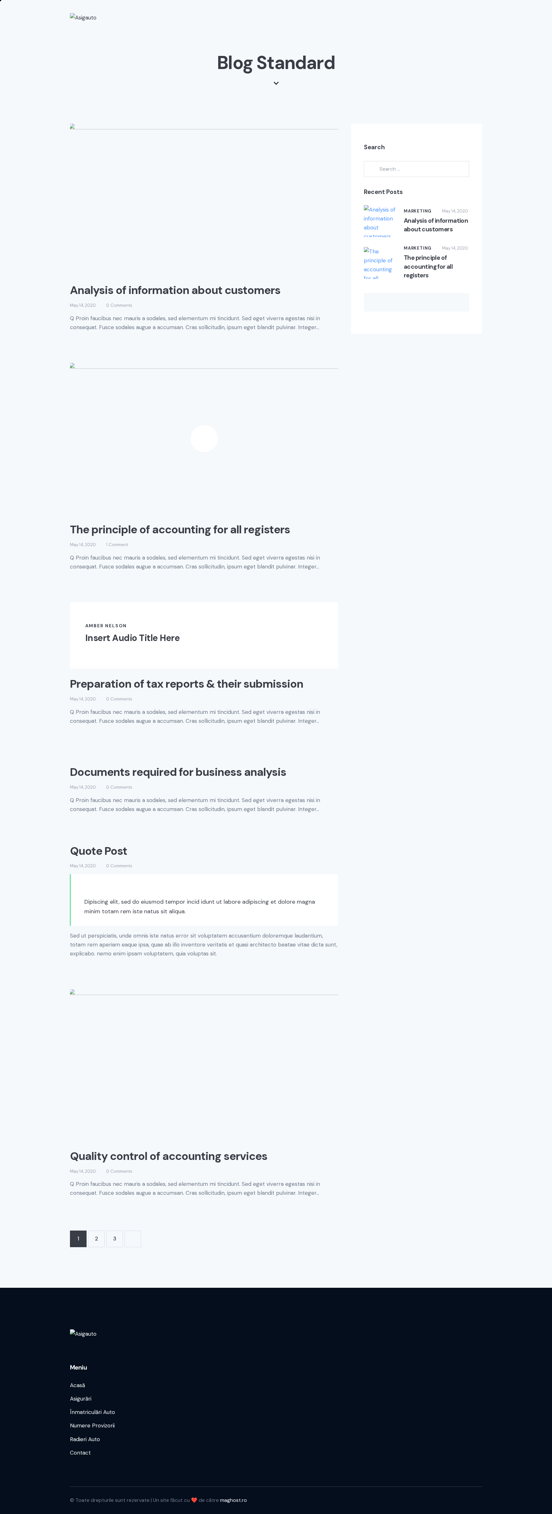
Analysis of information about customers (175, 290)
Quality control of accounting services (168, 1156)
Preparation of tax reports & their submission (186, 683)
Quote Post (98, 851)
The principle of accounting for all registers (180, 529)
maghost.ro (233, 1500)
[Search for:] (416, 168)
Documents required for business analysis (178, 772)
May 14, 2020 (83, 305)
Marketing (418, 211)
